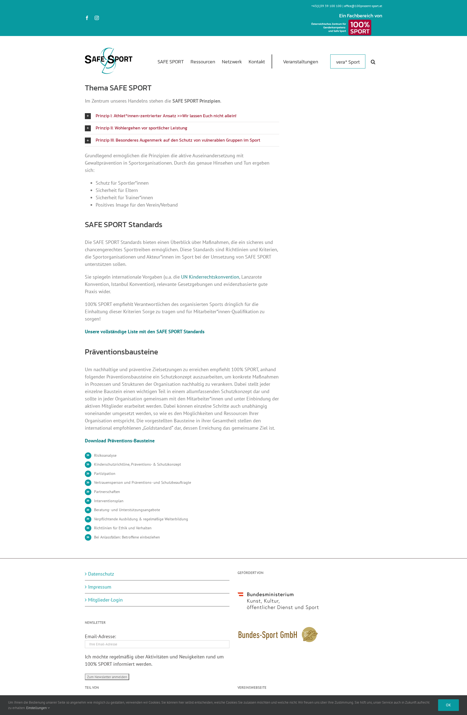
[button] (373, 61)
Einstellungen (37, 708)
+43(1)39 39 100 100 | (327, 6)
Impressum (99, 587)
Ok (448, 705)
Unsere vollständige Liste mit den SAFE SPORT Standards (145, 331)
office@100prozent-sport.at (363, 6)
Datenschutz (101, 574)
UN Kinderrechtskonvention (210, 277)
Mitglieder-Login (105, 600)
